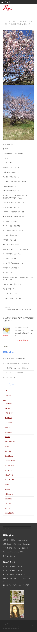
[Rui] (6, 8)
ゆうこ (23, 566)
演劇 (18, 24)
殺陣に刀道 (8, 499)
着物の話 (7, 427)
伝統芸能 (13, 24)
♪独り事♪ (7, 408)
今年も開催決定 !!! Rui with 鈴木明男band (15, 368)
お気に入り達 (9, 475)
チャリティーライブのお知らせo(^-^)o (19, 309)
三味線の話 (8, 422)
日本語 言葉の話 (10, 460)
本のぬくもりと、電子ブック (11, 578)
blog (4, 400)
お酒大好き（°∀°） (10, 494)
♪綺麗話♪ (7, 484)
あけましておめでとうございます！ (13, 585)
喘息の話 (7, 508)
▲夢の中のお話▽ (10, 441)
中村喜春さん (9, 456)
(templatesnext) (20, 626)
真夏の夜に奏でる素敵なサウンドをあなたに (16, 363)
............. (15, 628)
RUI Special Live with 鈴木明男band (14, 373)
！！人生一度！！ (10, 479)
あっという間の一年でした (11, 566)
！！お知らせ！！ (8, 395)
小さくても (9, 307)
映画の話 (7, 437)
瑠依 (27, 585)
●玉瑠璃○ (7, 489)
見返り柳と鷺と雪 (8, 574)
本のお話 (7, 446)
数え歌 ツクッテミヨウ (12, 470)
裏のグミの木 (26, 578)
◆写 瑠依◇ (8, 418)
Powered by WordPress (9, 626)
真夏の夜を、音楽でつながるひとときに (15, 358)
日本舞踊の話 (9, 432)
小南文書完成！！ (10, 513)
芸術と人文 (27, 24)
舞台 (21, 24)
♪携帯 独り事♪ (23, 21)
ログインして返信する (22, 340)
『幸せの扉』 (9, 403)
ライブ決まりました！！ (10, 377)
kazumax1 (19, 574)
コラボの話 (8, 503)
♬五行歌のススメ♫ (11, 465)
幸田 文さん (9, 451)
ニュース (5, 390)
